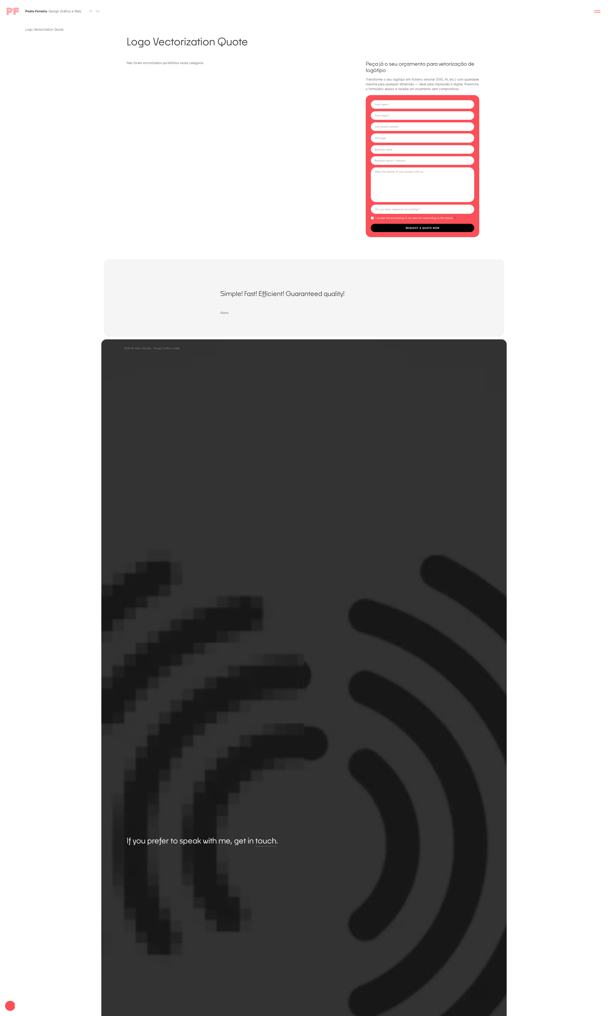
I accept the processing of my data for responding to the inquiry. (416, 218)
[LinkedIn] (469, 348)
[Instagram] (446, 348)
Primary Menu (597, 11)
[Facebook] (458, 348)
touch (265, 840)
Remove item (468, 138)
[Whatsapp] (481, 348)
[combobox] (422, 138)
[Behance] (435, 348)
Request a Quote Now (423, 228)
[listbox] (422, 209)
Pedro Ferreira (36, 11)
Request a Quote (14, 1006)
